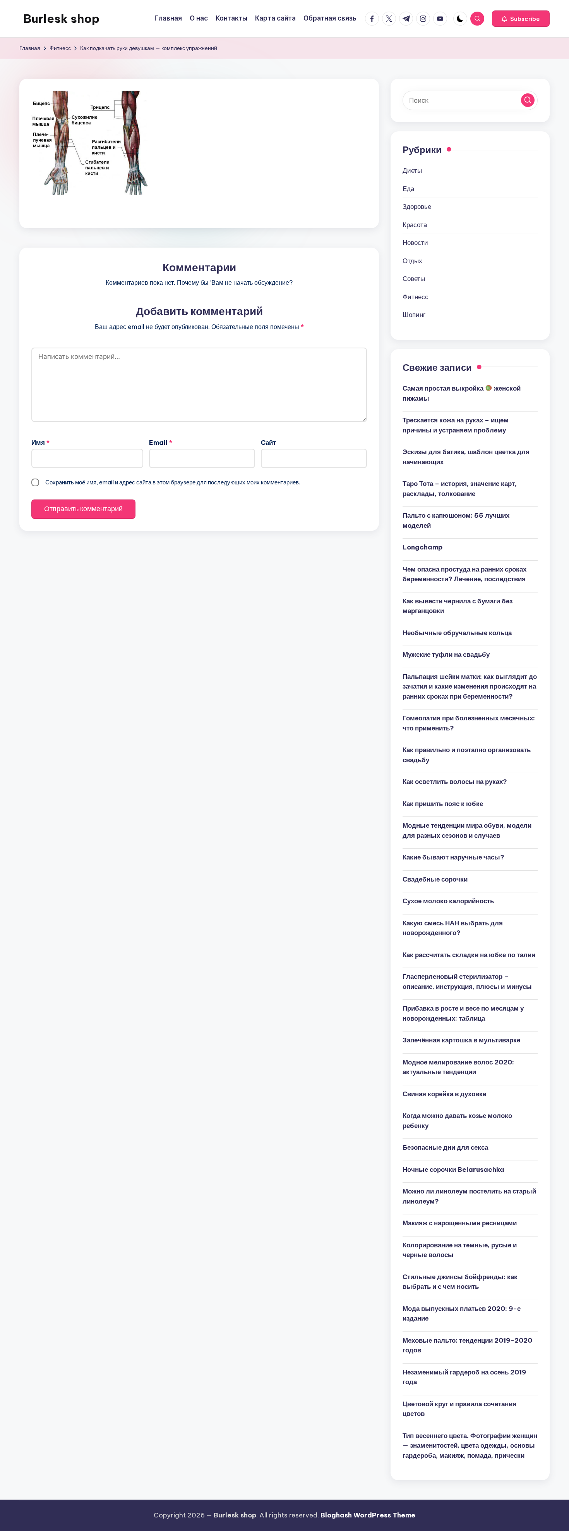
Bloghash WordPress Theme (367, 1515)
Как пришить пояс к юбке (443, 803)
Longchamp (422, 547)
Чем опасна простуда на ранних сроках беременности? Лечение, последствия (464, 574)
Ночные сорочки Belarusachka (453, 1169)
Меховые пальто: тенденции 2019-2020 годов (467, 1345)
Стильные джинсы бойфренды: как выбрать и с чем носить (460, 1282)
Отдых (412, 261)
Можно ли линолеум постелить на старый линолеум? (469, 1196)
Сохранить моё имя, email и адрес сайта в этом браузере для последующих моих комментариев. (172, 482)
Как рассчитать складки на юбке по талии (469, 955)
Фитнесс (415, 297)
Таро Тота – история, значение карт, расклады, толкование (460, 488)
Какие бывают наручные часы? (453, 857)
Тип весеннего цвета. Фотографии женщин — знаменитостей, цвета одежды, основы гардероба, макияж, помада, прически (470, 1445)
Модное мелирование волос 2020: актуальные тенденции (458, 1067)
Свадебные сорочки (435, 879)
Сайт (268, 442)
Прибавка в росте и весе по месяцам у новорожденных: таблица (463, 1013)
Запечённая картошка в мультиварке (461, 1040)
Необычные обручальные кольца (457, 633)
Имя (40, 442)
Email (160, 442)
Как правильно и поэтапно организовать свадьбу (467, 755)
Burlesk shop (61, 18)
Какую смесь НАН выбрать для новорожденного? (453, 928)
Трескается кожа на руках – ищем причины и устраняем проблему (456, 425)
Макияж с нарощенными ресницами (460, 1223)
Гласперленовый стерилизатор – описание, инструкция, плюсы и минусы (467, 981)
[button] (521, 18)
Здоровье (417, 206)
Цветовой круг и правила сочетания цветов (459, 1409)
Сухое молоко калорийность (448, 901)
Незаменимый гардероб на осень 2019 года (464, 1377)
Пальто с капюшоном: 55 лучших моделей (456, 520)
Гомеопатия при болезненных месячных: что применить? (469, 723)
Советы (414, 278)
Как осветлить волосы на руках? (455, 781)
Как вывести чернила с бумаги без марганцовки (457, 606)
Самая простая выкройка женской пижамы (462, 393)
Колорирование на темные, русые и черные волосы (460, 1250)
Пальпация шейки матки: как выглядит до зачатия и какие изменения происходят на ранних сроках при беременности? (470, 686)
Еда (408, 188)
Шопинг (414, 314)
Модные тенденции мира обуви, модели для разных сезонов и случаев (467, 830)
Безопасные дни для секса (445, 1147)
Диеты (412, 170)
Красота (415, 224)
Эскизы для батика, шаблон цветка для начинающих (466, 457)
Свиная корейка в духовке (444, 1094)
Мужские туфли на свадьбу (446, 654)
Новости (415, 242)
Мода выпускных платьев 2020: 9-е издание (462, 1313)
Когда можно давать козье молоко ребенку (457, 1120)
